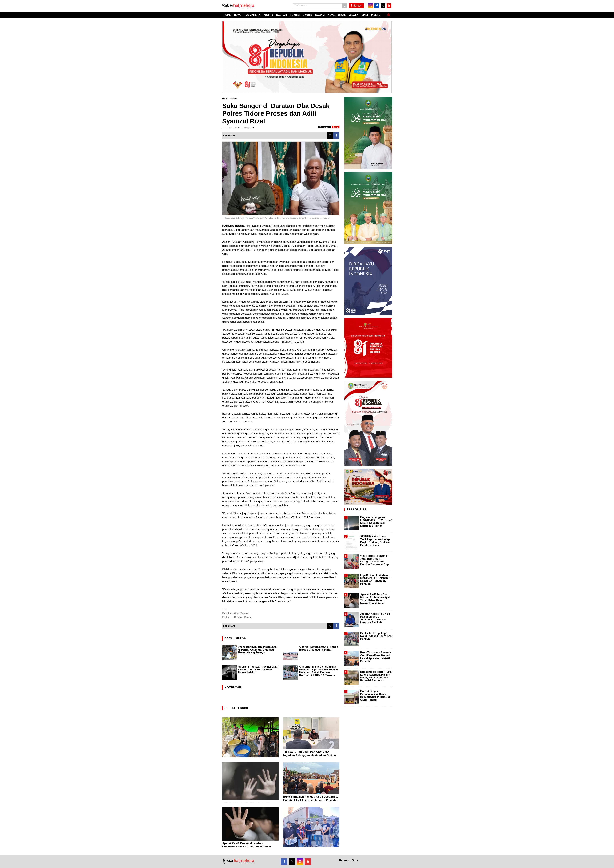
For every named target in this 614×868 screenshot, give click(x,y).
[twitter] (383, 5)
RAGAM (320, 14)
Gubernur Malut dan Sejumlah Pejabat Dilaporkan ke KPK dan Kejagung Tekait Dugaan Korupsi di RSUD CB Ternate (318, 671)
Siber (354, 860)
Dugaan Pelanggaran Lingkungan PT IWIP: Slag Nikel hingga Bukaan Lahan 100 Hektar (376, 521)
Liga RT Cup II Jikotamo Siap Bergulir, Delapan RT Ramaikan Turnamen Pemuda (376, 579)
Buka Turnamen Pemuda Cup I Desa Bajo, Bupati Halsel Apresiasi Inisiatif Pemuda (375, 657)
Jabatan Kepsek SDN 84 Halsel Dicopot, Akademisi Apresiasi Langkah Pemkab (375, 618)
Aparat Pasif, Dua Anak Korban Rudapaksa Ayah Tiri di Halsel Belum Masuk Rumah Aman (246, 847)
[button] (388, 13)
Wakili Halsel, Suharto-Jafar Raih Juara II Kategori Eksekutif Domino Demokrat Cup (374, 560)
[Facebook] (336, 135)
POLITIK (268, 14)
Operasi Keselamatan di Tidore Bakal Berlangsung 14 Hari (318, 648)
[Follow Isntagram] (300, 861)
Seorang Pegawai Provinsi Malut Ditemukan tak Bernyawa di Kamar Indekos (258, 669)
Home (225, 98)
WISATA (353, 14)
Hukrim (233, 98)
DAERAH (281, 14)
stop (336, 127)
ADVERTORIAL (337, 14)
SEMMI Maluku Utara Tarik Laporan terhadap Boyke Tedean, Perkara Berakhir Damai (375, 541)
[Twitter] (330, 135)
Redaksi (344, 860)
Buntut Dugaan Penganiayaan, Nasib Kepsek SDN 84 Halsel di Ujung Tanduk (375, 695)
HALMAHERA (252, 14)
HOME (227, 14)
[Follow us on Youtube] (308, 861)
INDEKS (375, 14)
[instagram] (370, 5)
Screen (357, 5)
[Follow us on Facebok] (284, 861)
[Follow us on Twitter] (292, 861)
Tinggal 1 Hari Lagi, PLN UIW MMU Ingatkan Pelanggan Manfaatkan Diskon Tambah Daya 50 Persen (309, 755)
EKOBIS (307, 14)
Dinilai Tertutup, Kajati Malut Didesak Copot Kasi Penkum (376, 636)
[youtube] (389, 5)
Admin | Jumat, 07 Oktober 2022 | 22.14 (238, 128)
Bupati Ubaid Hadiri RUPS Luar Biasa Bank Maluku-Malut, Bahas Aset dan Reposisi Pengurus (376, 676)
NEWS (237, 14)
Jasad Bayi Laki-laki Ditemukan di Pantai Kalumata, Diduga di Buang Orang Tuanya (257, 649)
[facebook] (376, 5)
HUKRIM (295, 14)
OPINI (364, 14)
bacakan (325, 127)
